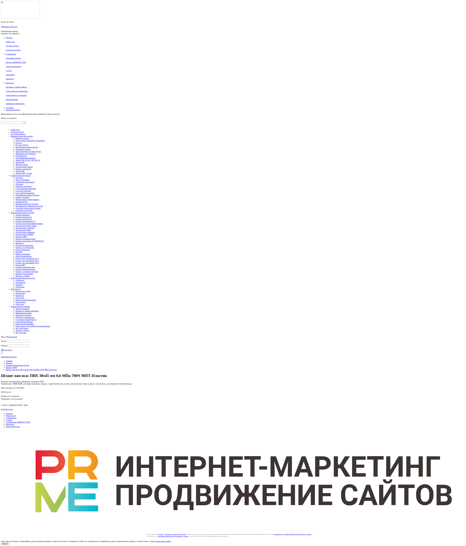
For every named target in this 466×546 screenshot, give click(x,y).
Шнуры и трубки (23, 276)
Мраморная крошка (24, 313)
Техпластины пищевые (25, 232)
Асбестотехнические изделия (23, 278)
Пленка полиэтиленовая (26, 300)
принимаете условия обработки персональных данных (293, 534)
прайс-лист (10, 42)
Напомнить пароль (9, 357)
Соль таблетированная (25, 193)
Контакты (10, 83)
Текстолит (20, 304)
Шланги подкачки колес (26, 239)
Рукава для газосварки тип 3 (27, 263)
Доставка (9, 108)
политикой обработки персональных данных (173, 536)
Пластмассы (16, 289)
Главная (9, 361)
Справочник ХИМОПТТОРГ (18, 422)
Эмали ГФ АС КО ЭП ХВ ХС (28, 160)
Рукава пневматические (25, 269)
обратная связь (12, 99)
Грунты (19, 143)
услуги (9, 71)
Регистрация (12, 337)
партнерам (10, 75)
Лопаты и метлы (22, 331)
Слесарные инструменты (26, 320)
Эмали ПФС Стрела (24, 173)
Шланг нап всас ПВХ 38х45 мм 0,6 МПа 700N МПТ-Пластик (31, 370)
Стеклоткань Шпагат (24, 322)
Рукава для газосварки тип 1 (27, 258)
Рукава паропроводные (25, 267)
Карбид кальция (22, 197)
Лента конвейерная (23, 256)
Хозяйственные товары (20, 307)
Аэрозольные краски (24, 167)
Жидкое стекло (22, 165)
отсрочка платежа (13, 50)
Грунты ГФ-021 (22, 145)
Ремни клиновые (23, 215)
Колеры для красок (23, 169)
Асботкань (20, 287)
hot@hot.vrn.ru (7, 409)
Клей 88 (19, 252)
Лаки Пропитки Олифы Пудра (28, 152)
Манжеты (20, 243)
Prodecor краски (22, 138)
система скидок (12, 46)
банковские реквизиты (15, 104)
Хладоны (19, 184)
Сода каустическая (23, 191)
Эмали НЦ (20, 162)
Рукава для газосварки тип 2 (27, 261)
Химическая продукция (20, 176)
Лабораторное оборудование (27, 200)
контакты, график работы (16, 87)
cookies (160, 534)
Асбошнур (20, 280)
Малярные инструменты (26, 154)
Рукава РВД (20, 265)
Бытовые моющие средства (27, 204)
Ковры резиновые (23, 254)
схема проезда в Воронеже (17, 91)
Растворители (21, 156)
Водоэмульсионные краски (27, 147)
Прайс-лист (10, 416)
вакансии (10, 79)
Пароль (4, 346)
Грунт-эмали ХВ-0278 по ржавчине (30, 141)
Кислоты (19, 178)
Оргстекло (20, 298)
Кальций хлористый (24, 210)
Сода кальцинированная (26, 189)
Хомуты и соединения (25, 248)
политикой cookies (163, 541)
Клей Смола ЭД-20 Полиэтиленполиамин (33, 326)
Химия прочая (21, 202)
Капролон (20, 296)
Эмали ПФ (20, 171)
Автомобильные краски (25, 158)
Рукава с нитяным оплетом (27, 272)
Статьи (9, 420)
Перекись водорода (24, 186)
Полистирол (21, 302)
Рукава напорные (23, 250)
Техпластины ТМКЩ (24, 234)
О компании (11, 54)
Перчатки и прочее (23, 315)
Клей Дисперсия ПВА (25, 324)
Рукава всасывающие (24, 245)
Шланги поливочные (24, 274)
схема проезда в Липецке (16, 95)
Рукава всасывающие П (25, 221)
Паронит (19, 285)
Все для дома (21, 333)
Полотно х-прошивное (25, 317)
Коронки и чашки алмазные (27, 311)
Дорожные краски (23, 149)
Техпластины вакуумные (26, 226)
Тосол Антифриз (22, 180)
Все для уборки (22, 328)
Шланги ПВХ (21, 237)
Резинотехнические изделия (22, 213)
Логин (4, 341)
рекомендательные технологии (175, 534)
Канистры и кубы (23, 291)
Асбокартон (20, 282)
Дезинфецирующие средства (27, 195)
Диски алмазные (22, 309)
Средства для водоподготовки (28, 208)
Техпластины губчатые (25, 228)
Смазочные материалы (25, 182)
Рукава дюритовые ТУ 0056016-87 (30, 241)
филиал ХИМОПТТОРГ (16, 62)
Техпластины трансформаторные (29, 224)
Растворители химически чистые (29, 206)
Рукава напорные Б (24, 217)
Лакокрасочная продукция (22, 136)
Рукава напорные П (24, 219)
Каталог (9, 38)
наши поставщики (13, 66)
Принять (5, 544)
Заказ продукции (13, 110)
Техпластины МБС (23, 230)
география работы (13, 58)
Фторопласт (20, 293)
